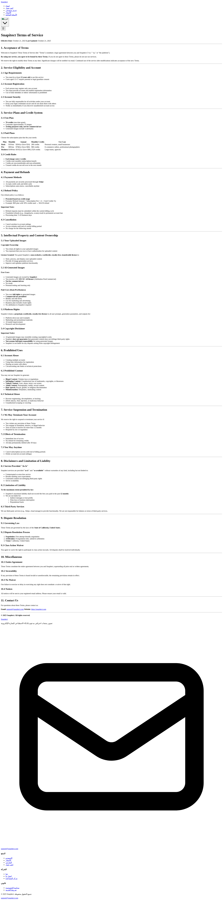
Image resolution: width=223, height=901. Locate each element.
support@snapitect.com (15, 609)
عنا (7, 874)
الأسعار (8, 860)
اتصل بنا (9, 876)
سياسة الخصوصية (12, 888)
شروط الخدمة (11, 890)
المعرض (9, 863)
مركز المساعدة (11, 878)
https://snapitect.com (38, 609)
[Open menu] (3, 29)
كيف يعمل (9, 865)
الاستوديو (9, 858)
